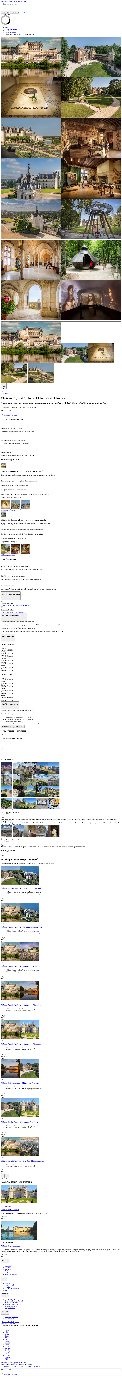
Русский (7, 1355)
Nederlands (8, 1348)
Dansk (6, 1336)
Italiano (7, 1346)
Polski (6, 1353)
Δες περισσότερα (6, 821)
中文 (6, 1359)
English (7, 1331)
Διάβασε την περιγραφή (8, 510)
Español (7, 1341)
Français (7, 1343)
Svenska (7, 1357)
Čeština (7, 1334)
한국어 (7, 1344)
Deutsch (7, 1337)
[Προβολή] (7, 773)
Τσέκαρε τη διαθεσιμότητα (9, 415)
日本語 (7, 1350)
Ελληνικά (7, 1339)
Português (8, 1352)
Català (6, 1332)
